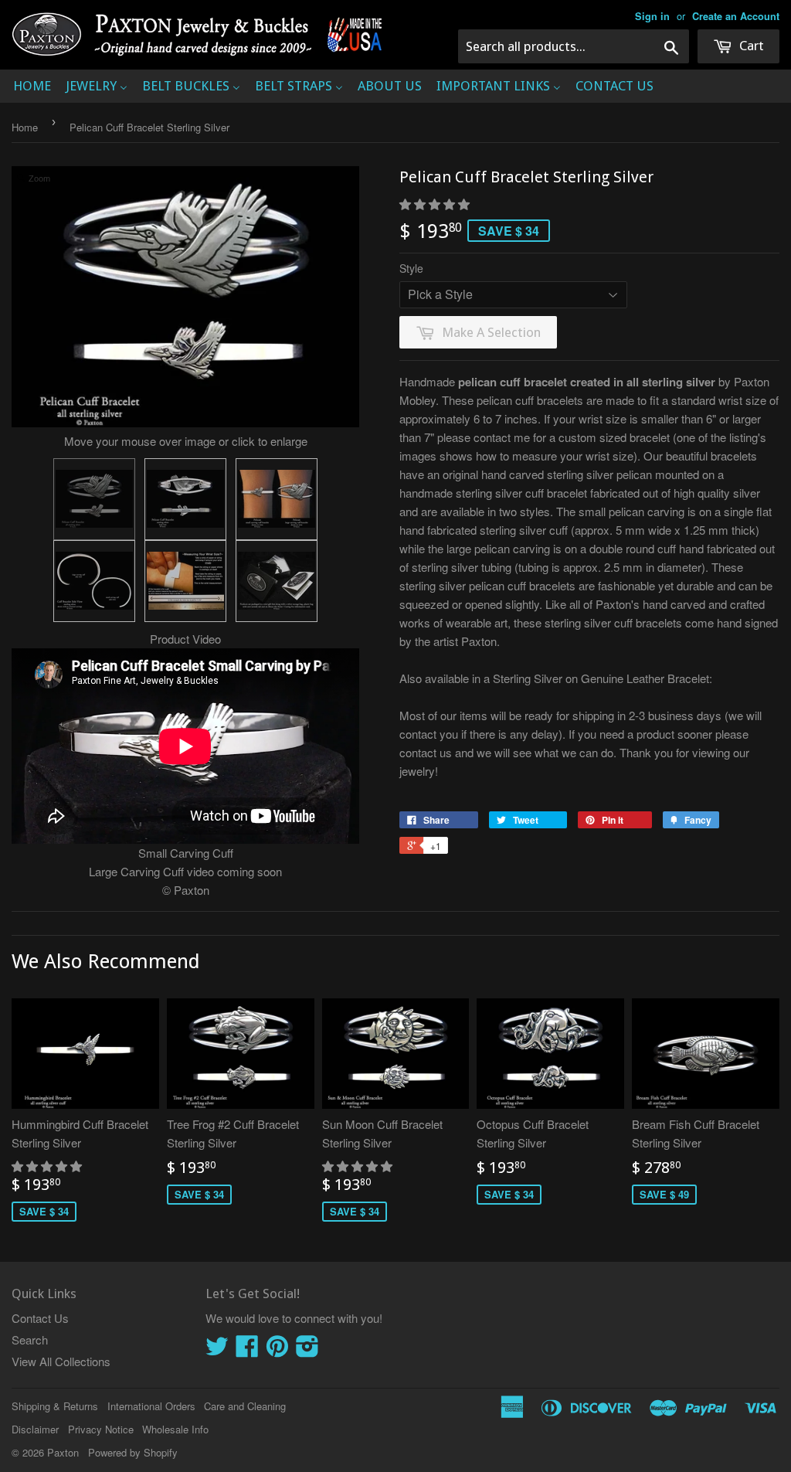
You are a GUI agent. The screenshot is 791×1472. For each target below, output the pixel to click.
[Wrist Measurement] (185, 581)
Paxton (63, 1452)
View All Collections (61, 1361)
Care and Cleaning (245, 1406)
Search (30, 1339)
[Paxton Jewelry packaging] (276, 581)
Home (25, 127)
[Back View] (185, 499)
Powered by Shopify (133, 1452)
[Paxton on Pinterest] (277, 1350)
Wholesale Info (175, 1429)
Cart (750, 45)
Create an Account (735, 16)
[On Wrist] (276, 499)
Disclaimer (35, 1429)
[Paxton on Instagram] (307, 1350)
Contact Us (40, 1318)
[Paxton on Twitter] (217, 1350)
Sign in (652, 16)
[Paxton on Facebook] (247, 1350)
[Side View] (94, 581)
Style (411, 268)
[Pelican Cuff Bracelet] (94, 499)
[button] (436, 203)
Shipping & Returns (55, 1406)
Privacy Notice (101, 1429)
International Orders (151, 1406)
